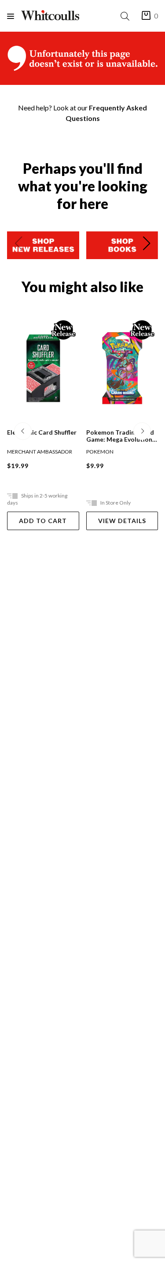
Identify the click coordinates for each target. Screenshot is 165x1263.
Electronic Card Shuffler (42, 432)
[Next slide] (146, 245)
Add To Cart (43, 520)
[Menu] (14, 16)
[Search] (127, 16)
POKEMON (100, 451)
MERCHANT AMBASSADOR (39, 451)
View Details (122, 520)
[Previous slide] (18, 245)
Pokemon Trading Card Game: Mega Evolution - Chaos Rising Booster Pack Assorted (121, 436)
